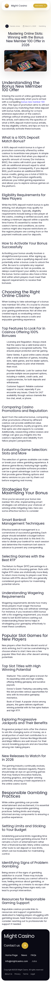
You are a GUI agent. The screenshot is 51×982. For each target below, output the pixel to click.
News (24, 955)
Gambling (42, 26)
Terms (25, 974)
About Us (8, 974)
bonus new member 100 (33, 102)
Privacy (18, 974)
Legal (33, 974)
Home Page (11, 955)
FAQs (33, 955)
